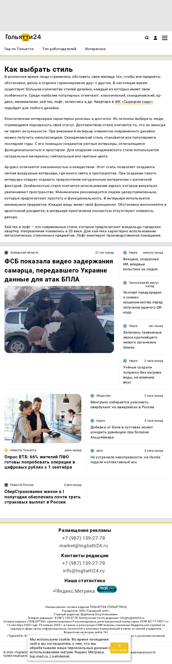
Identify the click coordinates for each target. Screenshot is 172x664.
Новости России (22, 484)
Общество (103, 395)
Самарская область (24, 252)
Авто (99, 450)
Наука (133, 252)
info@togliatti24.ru (84, 570)
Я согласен (119, 648)
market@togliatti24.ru (83, 545)
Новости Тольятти (23, 450)
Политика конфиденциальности (132, 652)
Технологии (137, 282)
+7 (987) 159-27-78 (83, 538)
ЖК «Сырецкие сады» (134, 101)
